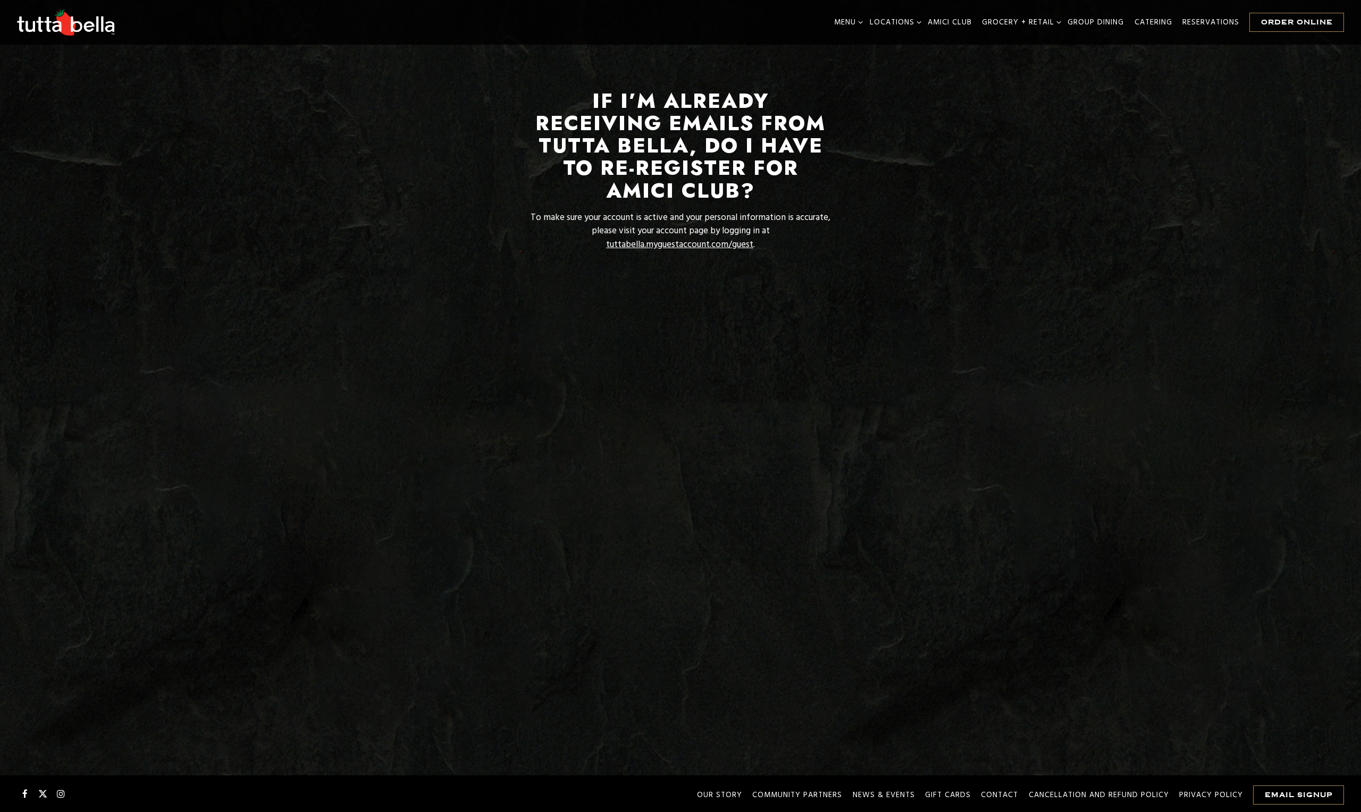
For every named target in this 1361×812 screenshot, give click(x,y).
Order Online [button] (1297, 22)
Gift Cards (948, 795)
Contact (999, 795)
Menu (847, 22)
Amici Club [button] (950, 22)
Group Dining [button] (1096, 22)
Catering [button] (1153, 22)
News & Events (884, 795)
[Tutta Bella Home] (66, 22)
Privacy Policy (1211, 795)
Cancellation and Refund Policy (1099, 795)
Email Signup (1299, 795)
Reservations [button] (1210, 22)
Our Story (719, 795)
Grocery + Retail (1019, 22)
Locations (893, 22)
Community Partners (797, 795)
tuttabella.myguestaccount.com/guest (679, 245)
